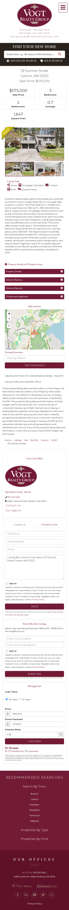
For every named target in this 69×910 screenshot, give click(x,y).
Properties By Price (34, 839)
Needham (34, 810)
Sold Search (53, 60)
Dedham (34, 804)
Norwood (34, 815)
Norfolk (34, 440)
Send (34, 606)
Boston (34, 793)
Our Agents (13, 510)
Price (8, 709)
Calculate (34, 741)
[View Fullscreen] (9, 325)
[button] (59, 54)
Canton (44, 440)
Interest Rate (13, 729)
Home (8, 440)
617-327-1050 (41, 33)
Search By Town (34, 786)
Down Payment (14, 719)
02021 (54, 440)
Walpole (34, 821)
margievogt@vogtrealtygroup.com (34, 36)
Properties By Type (34, 830)
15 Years (26, 699)
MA (26, 440)
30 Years (13, 699)
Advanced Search (23, 60)
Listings (18, 440)
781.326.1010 (41, 29)
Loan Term (11, 691)
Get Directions (34, 365)
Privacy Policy (38, 599)
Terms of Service (16, 615)
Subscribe (34, 673)
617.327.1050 (40, 872)
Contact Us (12, 505)
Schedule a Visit (49, 524)
